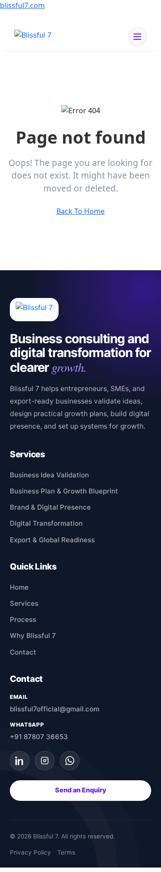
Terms (66, 852)
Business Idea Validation (49, 475)
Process (23, 619)
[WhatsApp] (70, 760)
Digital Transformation (46, 523)
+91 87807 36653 (39, 736)
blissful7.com (22, 5)
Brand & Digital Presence (50, 507)
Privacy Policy (30, 852)
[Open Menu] (137, 36)
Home (19, 587)
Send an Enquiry (80, 790)
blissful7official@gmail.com (54, 709)
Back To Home (80, 211)
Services (24, 603)
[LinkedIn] (20, 760)
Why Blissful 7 (33, 635)
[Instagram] (45, 760)
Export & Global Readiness (52, 540)
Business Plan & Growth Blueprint (64, 491)
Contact (23, 652)
